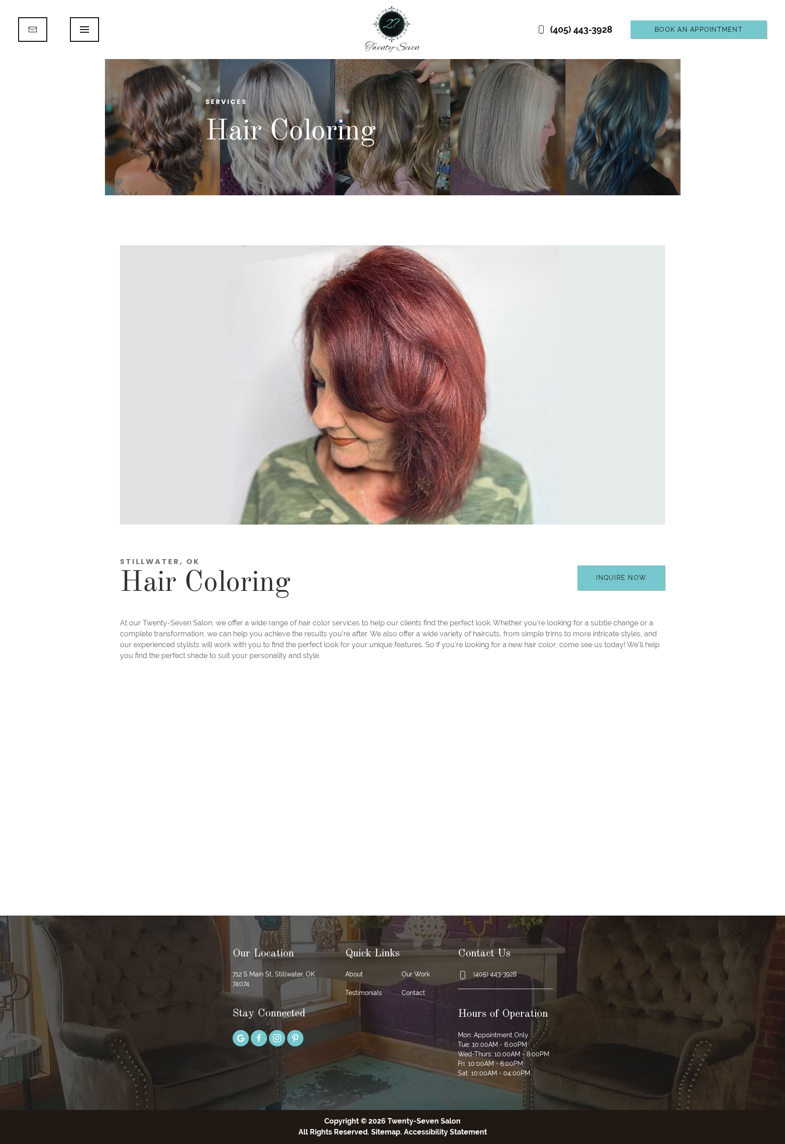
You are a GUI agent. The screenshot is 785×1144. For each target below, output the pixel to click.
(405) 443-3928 (581, 29)
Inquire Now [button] (621, 577)
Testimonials (363, 992)
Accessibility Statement (445, 1132)
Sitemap (385, 1132)
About (354, 974)
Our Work (416, 974)
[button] (84, 29)
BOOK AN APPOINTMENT (699, 29)
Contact (413, 992)
